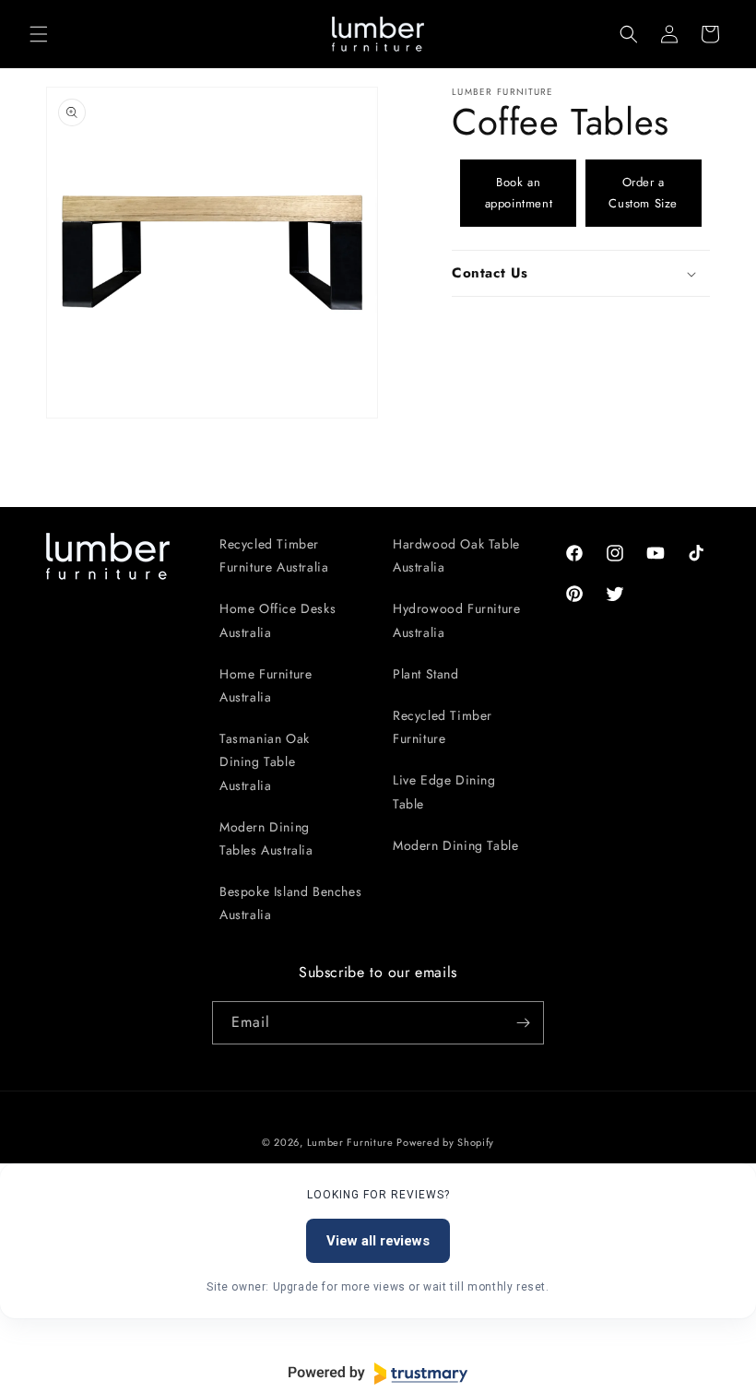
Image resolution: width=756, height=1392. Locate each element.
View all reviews (378, 1241)
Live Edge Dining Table (444, 791)
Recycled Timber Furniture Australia (273, 555)
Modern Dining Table (455, 845)
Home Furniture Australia (265, 685)
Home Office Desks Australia (277, 620)
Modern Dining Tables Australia (266, 838)
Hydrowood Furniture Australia (456, 620)
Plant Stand (426, 674)
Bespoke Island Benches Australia (290, 903)
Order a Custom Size (643, 192)
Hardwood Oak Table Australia (456, 555)
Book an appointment (519, 192)
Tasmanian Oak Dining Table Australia (264, 761)
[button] (38, 34)
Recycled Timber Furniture (442, 727)
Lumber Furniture (352, 1142)
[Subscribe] (522, 1022)
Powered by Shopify (445, 1142)
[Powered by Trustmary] (378, 1374)
